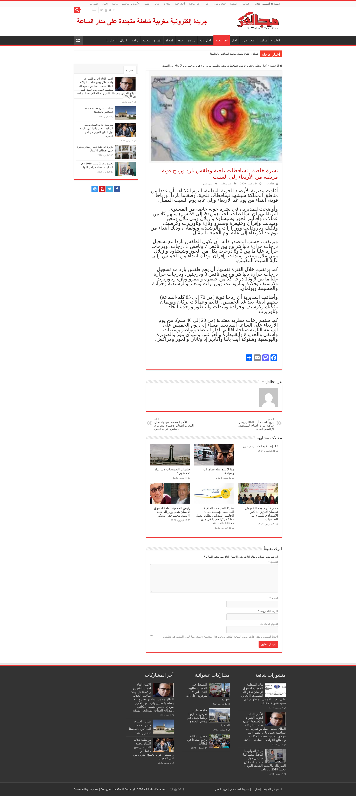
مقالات (166, 3)
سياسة (233, 3)
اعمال (105, 3)
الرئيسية (274, 65)
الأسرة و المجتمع (130, 3)
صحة (156, 3)
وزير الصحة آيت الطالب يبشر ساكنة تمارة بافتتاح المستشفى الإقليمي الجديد (256, 424)
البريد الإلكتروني (268, 611)
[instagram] (101, 10)
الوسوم (130, 95)
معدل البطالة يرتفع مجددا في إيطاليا (197, 739)
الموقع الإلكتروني (268, 623)
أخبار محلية (194, 3)
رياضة (115, 3)
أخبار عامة (179, 3)
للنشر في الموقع (272, 789)
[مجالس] (243, 19)
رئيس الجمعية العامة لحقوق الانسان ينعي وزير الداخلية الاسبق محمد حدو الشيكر (172, 511)
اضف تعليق (207, 183)
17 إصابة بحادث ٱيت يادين (260, 446)
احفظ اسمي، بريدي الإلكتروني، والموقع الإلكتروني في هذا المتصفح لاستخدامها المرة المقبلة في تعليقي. (220, 636)
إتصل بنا (94, 3)
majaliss (269, 183)
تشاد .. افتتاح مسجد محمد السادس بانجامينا (234, 53)
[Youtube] (106, 10)
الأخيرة (129, 70)
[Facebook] (114, 10)
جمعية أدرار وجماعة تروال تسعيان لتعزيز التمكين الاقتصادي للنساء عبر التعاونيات (261, 513)
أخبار (206, 3)
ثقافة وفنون (219, 3)
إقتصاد (147, 3)
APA (118, 789)
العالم (246, 3)
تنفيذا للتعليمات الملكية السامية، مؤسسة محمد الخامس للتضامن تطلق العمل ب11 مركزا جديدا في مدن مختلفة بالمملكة (215, 515)
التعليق (273, 561)
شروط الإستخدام (239, 789)
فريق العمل (220, 789)
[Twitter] (110, 10)
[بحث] (77, 10)
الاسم (273, 598)
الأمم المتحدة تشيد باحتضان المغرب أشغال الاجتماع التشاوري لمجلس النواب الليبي (174, 424)
